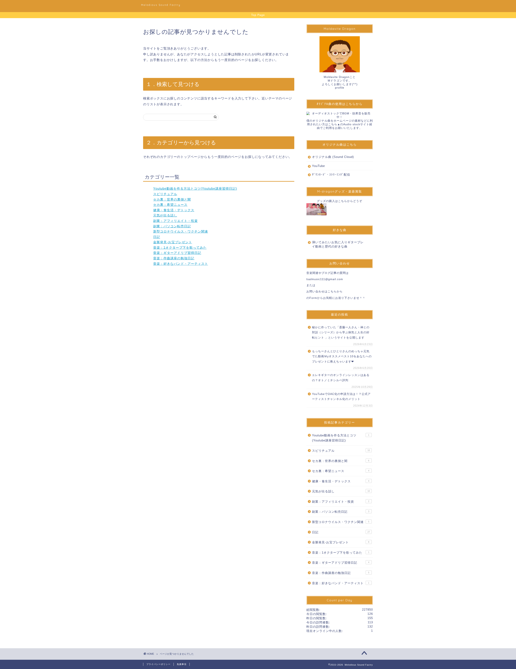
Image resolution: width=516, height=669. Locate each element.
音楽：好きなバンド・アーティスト (180, 263)
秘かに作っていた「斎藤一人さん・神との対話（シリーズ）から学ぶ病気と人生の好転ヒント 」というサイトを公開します (340, 332)
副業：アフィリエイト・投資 (175, 221)
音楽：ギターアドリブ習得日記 (177, 253)
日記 (156, 237)
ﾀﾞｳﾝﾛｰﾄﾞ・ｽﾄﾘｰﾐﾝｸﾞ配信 (331, 174)
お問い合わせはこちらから (324, 291)
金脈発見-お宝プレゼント (172, 242)
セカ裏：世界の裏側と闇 (172, 199)
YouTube (318, 166)
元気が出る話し (165, 215)
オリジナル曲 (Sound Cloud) (333, 156)
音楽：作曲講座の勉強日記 (173, 258)
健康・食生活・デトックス (173, 210)
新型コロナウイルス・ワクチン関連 (180, 231)
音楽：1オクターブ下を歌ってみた (180, 247)
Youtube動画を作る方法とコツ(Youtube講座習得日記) (195, 188)
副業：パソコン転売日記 (172, 226)
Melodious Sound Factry (161, 4)
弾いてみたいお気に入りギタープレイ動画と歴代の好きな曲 (338, 244)
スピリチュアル (165, 194)
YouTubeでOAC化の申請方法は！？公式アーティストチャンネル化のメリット (341, 396)
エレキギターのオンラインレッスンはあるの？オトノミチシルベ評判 (340, 378)
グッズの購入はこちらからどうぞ (339, 201)
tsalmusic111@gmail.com (324, 279)
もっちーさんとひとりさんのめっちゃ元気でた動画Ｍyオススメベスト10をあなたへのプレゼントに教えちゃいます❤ (342, 356)
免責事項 (181, 664)
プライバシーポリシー (158, 664)
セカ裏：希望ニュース (170, 204)
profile (339, 87)
